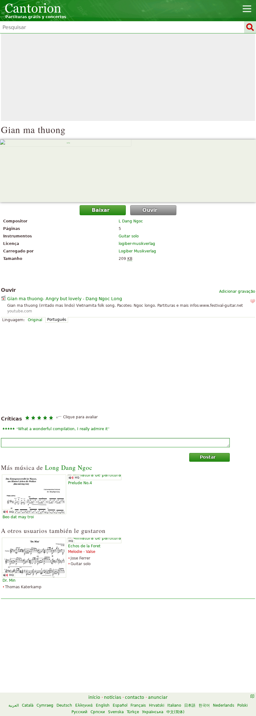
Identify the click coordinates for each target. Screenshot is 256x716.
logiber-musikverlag (137, 243)
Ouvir (149, 210)
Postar (208, 457)
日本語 (189, 705)
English (103, 705)
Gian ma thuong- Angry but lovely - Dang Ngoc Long (64, 298)
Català (27, 705)
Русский (79, 712)
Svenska (116, 712)
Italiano (174, 705)
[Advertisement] (128, 77)
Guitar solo (129, 236)
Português (56, 319)
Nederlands (223, 705)
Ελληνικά (84, 705)
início (94, 697)
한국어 (204, 705)
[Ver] (128, 171)
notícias (112, 697)
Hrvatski (156, 705)
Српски (98, 712)
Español (120, 705)
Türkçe (133, 712)
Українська (152, 712)
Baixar (101, 210)
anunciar (158, 697)
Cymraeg (45, 705)
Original (35, 320)
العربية (13, 705)
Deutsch (64, 705)
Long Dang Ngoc (68, 467)
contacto (134, 697)
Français (138, 705)
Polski (242, 705)
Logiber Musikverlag (137, 251)
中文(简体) (175, 712)
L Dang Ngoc (131, 221)
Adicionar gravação (237, 291)
